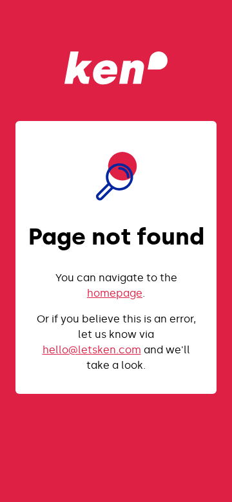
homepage (114, 293)
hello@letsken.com (92, 350)
